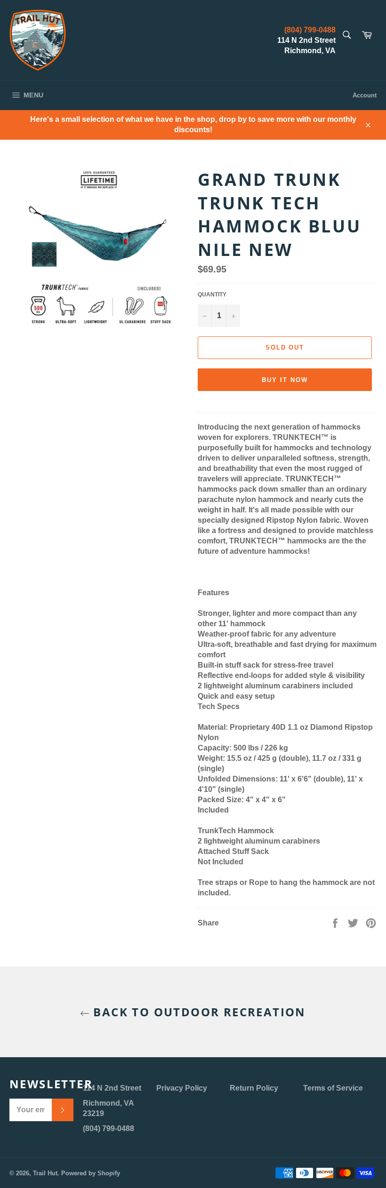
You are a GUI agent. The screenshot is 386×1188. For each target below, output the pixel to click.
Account (365, 95)
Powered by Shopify (90, 1173)
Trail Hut (45, 1173)
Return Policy (254, 1088)
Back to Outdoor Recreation (197, 1012)
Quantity (212, 294)
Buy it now (285, 379)
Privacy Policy (181, 1088)
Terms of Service (333, 1088)
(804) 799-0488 (310, 30)
